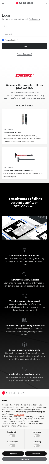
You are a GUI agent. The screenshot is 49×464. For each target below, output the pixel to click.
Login (24, 46)
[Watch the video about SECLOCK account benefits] (24, 228)
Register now (34, 19)
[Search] (45, 3)
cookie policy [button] (19, 414)
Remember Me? (11, 40)
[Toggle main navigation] (3, 3)
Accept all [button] (36, 454)
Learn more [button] (24, 459)
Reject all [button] (13, 454)
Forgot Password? (24, 54)
